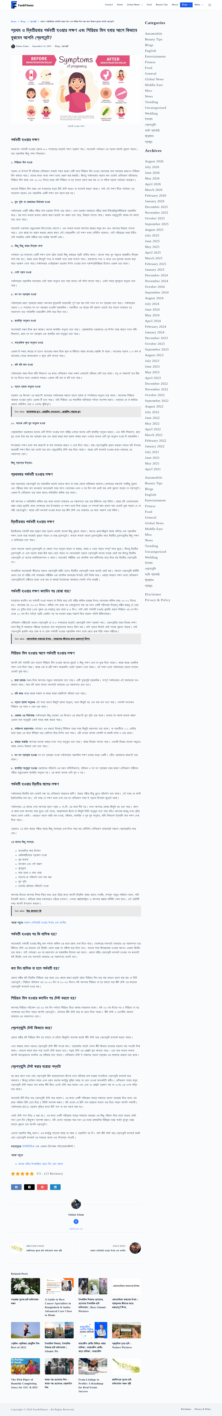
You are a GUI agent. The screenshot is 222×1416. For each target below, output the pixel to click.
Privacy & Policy (157, 600)
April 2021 (153, 469)
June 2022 (152, 418)
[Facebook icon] (76, 1221)
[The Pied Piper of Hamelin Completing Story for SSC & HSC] (25, 1366)
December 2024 (156, 275)
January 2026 (154, 201)
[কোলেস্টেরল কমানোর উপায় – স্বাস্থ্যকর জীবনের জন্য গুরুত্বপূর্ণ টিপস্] (126, 1286)
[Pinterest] (42, 1187)
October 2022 (155, 395)
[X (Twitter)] (29, 1187)
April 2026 (153, 184)
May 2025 (152, 247)
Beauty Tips (154, 39)
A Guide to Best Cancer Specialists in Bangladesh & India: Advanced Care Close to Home (58, 1307)
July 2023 (152, 361)
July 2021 (152, 452)
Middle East (154, 85)
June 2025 (152, 241)
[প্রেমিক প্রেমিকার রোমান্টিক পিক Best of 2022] (25, 1330)
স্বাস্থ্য (148, 142)
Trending (151, 102)
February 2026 (155, 195)
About (175, 5)
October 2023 (155, 343)
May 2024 (152, 315)
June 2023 (152, 366)
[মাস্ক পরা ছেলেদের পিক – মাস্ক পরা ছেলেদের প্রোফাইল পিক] (59, 1366)
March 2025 (154, 258)
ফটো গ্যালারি (152, 130)
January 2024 (154, 332)
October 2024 (155, 286)
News (197, 5)
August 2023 (154, 355)
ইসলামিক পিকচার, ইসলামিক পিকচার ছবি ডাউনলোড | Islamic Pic (57, 1347)
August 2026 (154, 161)
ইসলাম (149, 119)
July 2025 (152, 235)
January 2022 (154, 446)
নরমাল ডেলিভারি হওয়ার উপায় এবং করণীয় (45, 922)
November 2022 (156, 389)
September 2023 (157, 349)
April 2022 (153, 429)
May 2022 (152, 423)
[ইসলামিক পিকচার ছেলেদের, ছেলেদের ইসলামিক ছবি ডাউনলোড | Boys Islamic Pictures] (92, 1286)
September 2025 (157, 224)
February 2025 (155, 264)
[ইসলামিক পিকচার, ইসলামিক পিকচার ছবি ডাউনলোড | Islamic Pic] (59, 1330)
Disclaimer (153, 594)
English (150, 50)
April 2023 (153, 378)
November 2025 (156, 212)
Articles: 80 (76, 1229)
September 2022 (157, 400)
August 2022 (154, 406)
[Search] (210, 5)
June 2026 (152, 172)
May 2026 (152, 178)
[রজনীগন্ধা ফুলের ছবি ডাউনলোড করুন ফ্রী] (126, 1366)
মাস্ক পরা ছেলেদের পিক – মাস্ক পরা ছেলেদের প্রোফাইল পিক (58, 1383)
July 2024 (152, 304)
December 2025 (156, 207)
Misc (148, 90)
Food (149, 5)
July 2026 (152, 167)
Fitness (150, 62)
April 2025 (153, 252)
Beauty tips (162, 5)
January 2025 (154, 269)
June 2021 (152, 457)
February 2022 (155, 440)
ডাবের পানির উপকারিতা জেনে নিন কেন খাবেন (40, 1164)
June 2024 (152, 309)
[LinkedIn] (55, 1187)
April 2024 (153, 321)
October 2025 (155, 218)
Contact (109, 5)
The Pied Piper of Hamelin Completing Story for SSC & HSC (24, 1383)
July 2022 (152, 412)
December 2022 (156, 383)
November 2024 (156, 281)
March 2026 (154, 190)
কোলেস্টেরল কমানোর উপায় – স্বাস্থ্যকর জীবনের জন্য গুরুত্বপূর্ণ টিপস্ (125, 1303)
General (151, 73)
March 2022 (154, 435)
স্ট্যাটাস (149, 136)
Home (120, 5)
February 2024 (155, 326)
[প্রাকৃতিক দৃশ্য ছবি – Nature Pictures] (126, 1330)
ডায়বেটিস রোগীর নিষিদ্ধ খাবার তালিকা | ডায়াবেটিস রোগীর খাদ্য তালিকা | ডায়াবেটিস (92, 1347)
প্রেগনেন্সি (65, 46)
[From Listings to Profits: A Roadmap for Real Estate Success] (92, 1366)
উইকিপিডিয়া (28, 1146)
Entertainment (155, 56)
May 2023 (152, 372)
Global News (133, 5)
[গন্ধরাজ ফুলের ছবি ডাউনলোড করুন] (25, 1286)
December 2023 (156, 338)
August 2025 (154, 229)
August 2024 (154, 298)
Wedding (151, 113)
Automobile (153, 33)
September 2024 (157, 292)
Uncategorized (155, 107)
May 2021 (152, 463)
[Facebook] (16, 1187)
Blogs (185, 5)
